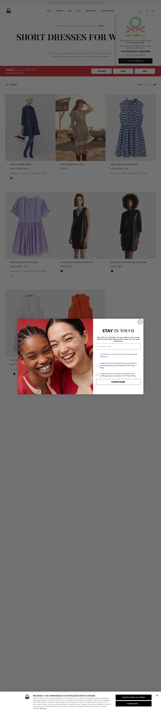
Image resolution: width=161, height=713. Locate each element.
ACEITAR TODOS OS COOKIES (133, 697)
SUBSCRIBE (118, 382)
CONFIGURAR (132, 704)
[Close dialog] (140, 322)
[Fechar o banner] (157, 695)
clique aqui (43, 708)
